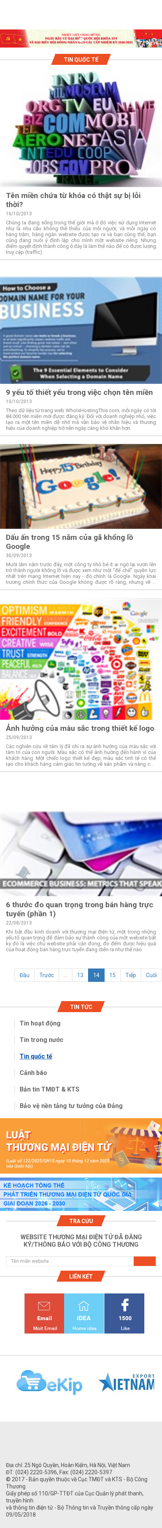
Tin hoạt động (40, 1023)
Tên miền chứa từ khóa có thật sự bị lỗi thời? (73, 200)
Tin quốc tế (36, 1056)
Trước (46, 975)
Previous (4, 1387)
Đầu (24, 975)
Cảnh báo (33, 1073)
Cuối (151, 975)
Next (158, 1387)
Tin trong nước (41, 1040)
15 (112, 975)
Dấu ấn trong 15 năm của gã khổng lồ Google (69, 542)
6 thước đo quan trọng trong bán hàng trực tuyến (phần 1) (79, 909)
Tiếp (130, 975)
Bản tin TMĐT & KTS (49, 1089)
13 (80, 975)
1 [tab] (81, 40)
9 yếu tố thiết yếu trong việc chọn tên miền (79, 392)
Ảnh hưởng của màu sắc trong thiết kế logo (80, 728)
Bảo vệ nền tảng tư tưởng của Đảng (71, 1106)
